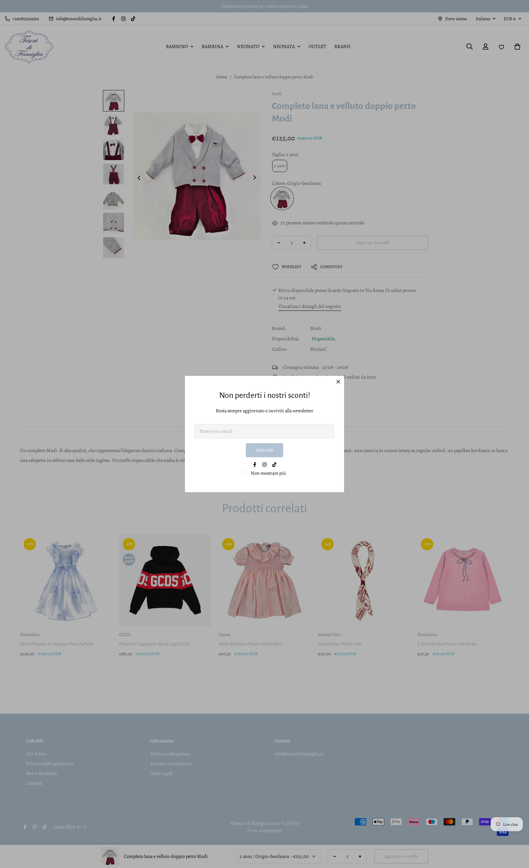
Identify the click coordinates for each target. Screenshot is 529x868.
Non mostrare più (268, 473)
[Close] (338, 381)
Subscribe (264, 450)
